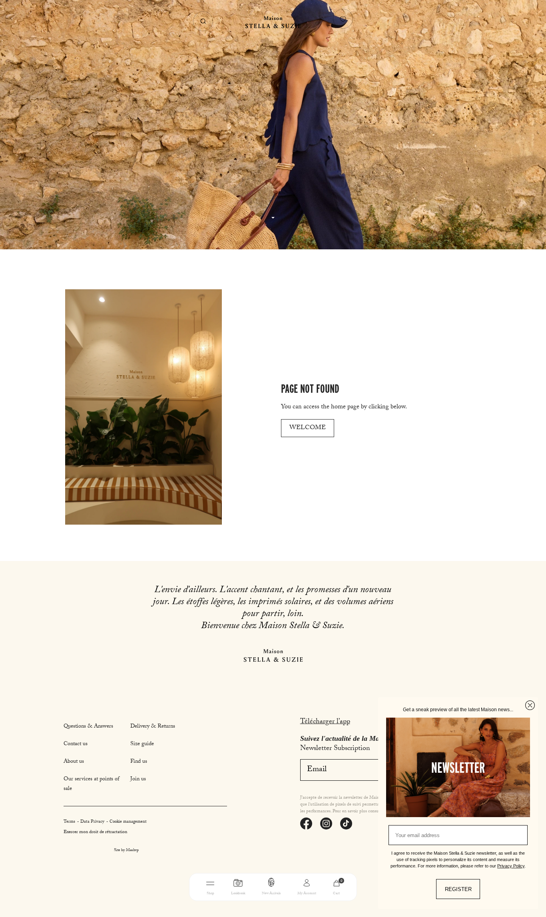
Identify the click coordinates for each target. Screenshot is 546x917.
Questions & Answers (88, 727)
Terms (70, 822)
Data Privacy (93, 822)
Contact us (76, 744)
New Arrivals (271, 894)
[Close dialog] (530, 705)
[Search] (203, 21)
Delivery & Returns (152, 727)
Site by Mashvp (126, 850)
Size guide (142, 744)
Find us (138, 762)
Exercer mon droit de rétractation (95, 832)
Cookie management (128, 822)
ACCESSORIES (318, 904)
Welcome (307, 428)
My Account (306, 894)
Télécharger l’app (325, 722)
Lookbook (238, 894)
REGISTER (458, 889)
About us (74, 762)
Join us (138, 779)
